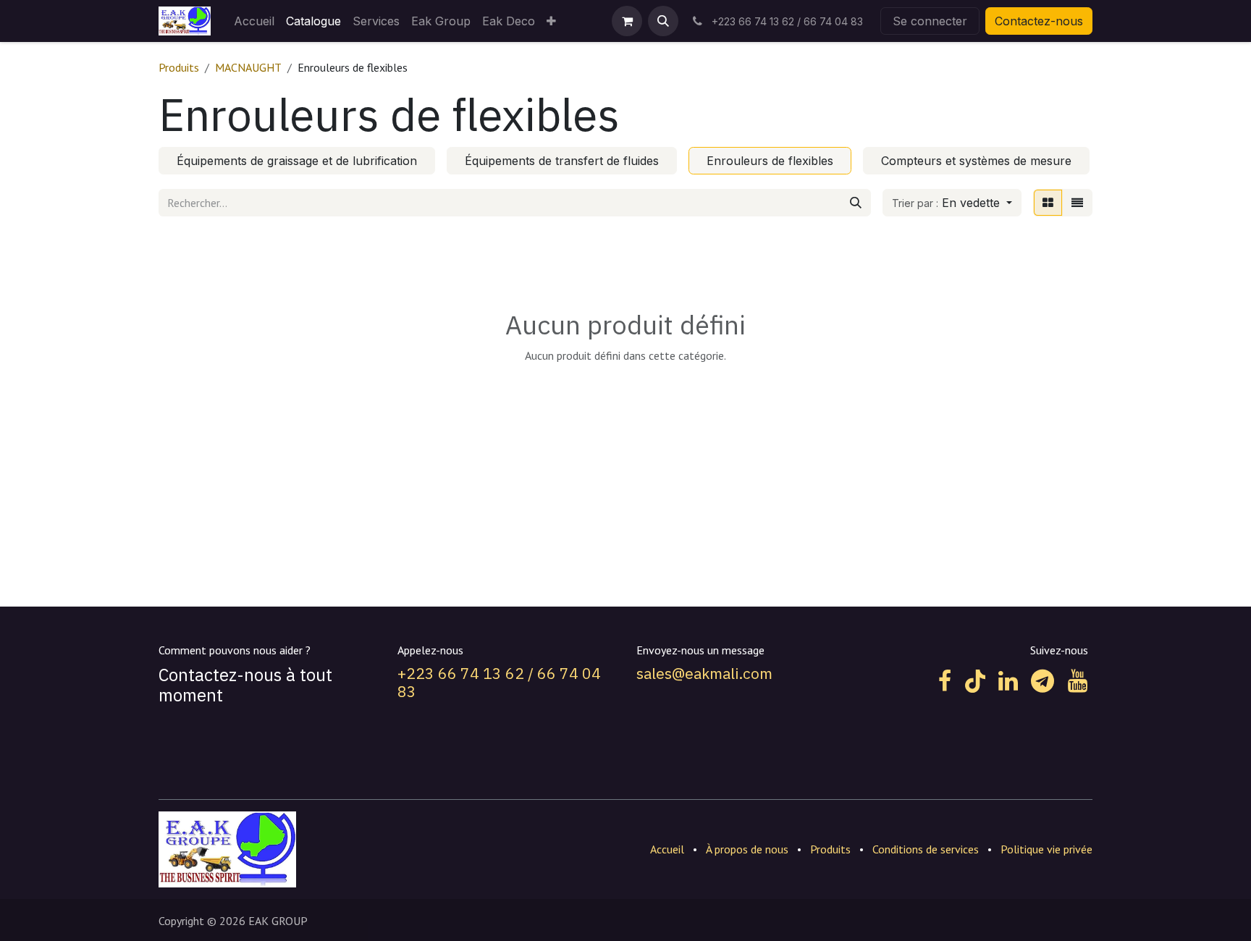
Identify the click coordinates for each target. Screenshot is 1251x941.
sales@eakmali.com (704, 673)
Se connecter (930, 21)
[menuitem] (254, 21)
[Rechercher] (856, 202)
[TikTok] (975, 681)
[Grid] (1048, 202)
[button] (663, 21)
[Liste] (1077, 202)
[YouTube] (1077, 681)
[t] (1042, 681)
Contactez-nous (1039, 21)
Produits (179, 67)
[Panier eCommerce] (627, 21)
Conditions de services (925, 849)
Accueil (667, 849)
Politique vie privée (1046, 849)
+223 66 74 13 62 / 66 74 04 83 (499, 682)
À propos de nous (747, 849)
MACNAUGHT (248, 67)
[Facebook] (944, 681)
